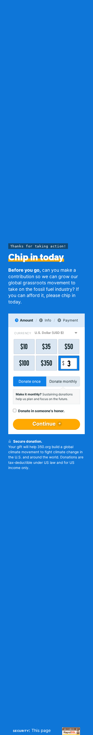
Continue (44, 424)
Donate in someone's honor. (41, 411)
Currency (22, 333)
